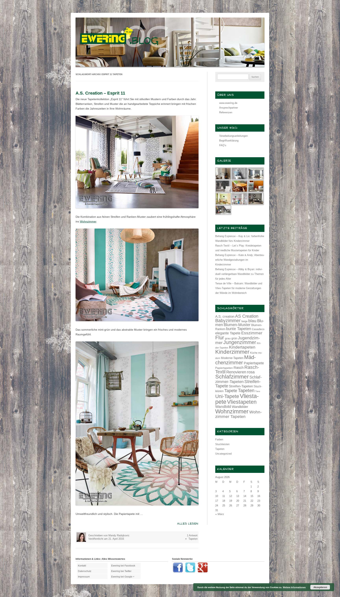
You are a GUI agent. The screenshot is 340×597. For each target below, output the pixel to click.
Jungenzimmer (239, 342)
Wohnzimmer (88, 221)
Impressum (84, 576)
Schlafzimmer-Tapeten (238, 379)
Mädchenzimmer (235, 359)
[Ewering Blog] (170, 65)
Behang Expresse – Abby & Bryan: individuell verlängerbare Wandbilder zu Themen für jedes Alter (239, 274)
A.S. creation (224, 316)
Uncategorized (223, 453)
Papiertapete (254, 363)
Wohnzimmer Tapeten (238, 414)
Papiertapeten (224, 367)
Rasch (239, 368)
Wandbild (223, 407)
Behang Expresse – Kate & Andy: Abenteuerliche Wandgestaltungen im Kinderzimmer (239, 260)
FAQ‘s (222, 145)
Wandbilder (240, 407)
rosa (251, 372)
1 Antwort (192, 535)
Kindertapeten (242, 347)
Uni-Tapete (227, 396)
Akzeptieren (320, 587)
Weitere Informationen (294, 587)
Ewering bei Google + (122, 576)
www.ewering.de (228, 102)
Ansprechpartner (228, 107)
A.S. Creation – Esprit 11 (100, 93)
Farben (219, 439)
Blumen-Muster (237, 325)
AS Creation (246, 316)
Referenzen (225, 112)
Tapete (230, 390)
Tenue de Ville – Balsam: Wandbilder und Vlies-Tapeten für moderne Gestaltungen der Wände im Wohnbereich (238, 288)
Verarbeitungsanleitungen (233, 135)
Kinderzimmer (232, 352)
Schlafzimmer (232, 377)
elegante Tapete (227, 333)
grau (228, 338)
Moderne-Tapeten (232, 358)
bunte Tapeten (238, 328)
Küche (253, 352)
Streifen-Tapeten (241, 386)
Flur (219, 337)
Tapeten (193, 538)
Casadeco (258, 329)
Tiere (257, 391)
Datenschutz (84, 571)
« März (219, 514)
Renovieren (236, 372)
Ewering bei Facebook (123, 565)
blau (252, 320)
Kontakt (82, 565)
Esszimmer (251, 333)
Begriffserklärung (228, 140)
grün (234, 338)
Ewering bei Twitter (121, 571)
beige (244, 321)
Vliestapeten (242, 402)
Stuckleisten (222, 444)
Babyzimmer (228, 320)
